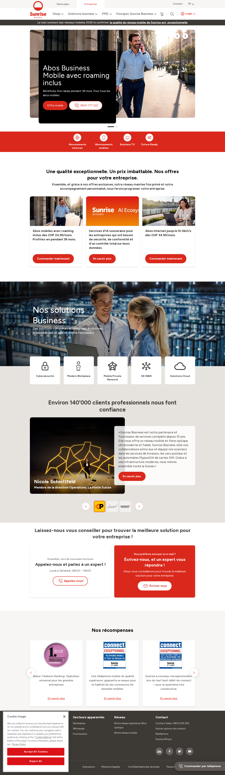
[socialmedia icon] (159, 751)
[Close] (64, 716)
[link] (149, 22)
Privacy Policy (19, 744)
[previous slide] (177, 36)
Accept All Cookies (36, 751)
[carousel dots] (111, 126)
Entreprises (90, 4)
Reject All (36, 761)
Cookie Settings (43, 737)
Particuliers (63, 4)
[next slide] (185, 36)
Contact (178, 3)
